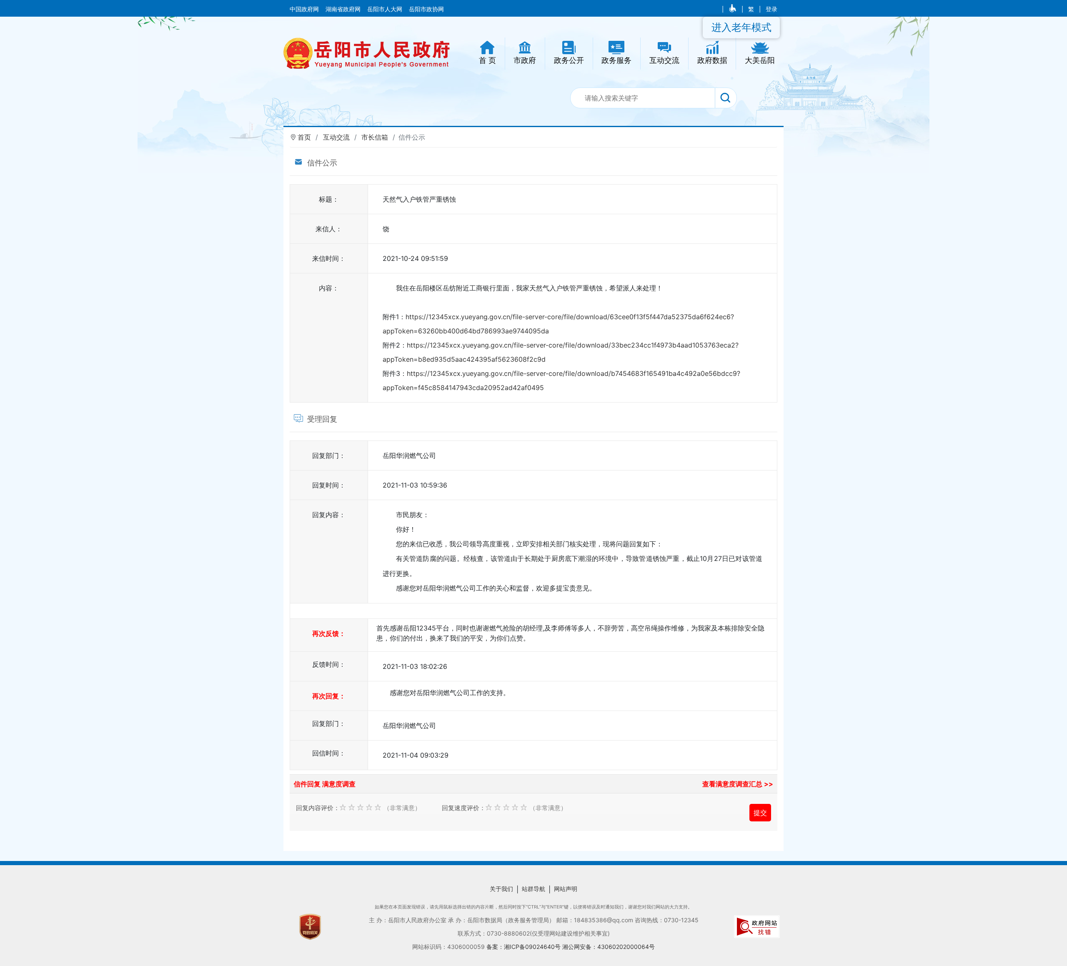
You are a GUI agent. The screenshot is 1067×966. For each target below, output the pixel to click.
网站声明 (565, 888)
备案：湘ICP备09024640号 (524, 946)
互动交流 (336, 137)
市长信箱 (374, 137)
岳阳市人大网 (385, 9)
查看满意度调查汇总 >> (737, 784)
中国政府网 (305, 9)
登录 (771, 9)
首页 (304, 137)
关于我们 (501, 888)
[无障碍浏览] (733, 9)
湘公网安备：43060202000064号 (608, 946)
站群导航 (533, 888)
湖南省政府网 (344, 9)
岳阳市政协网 (426, 9)
